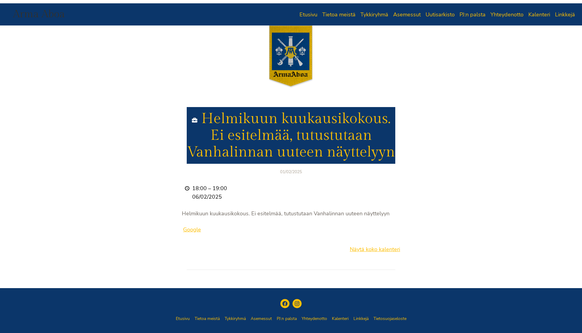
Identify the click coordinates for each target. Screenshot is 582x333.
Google (192, 229)
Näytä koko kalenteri (375, 249)
